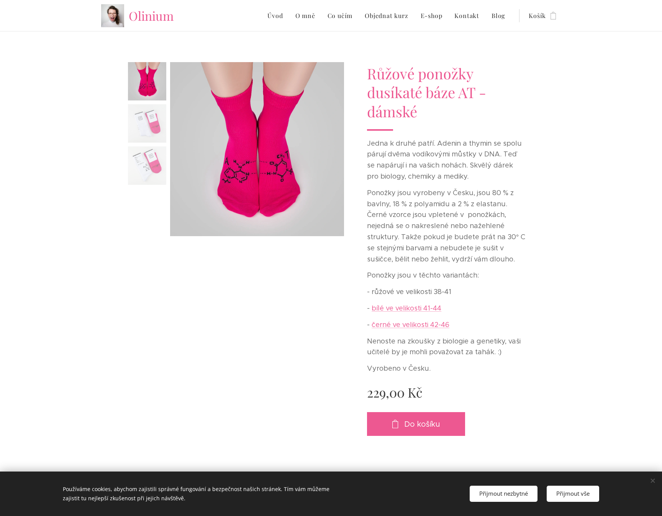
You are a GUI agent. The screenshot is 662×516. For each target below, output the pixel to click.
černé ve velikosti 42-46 (410, 324)
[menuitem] (277, 15)
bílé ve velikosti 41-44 (406, 308)
